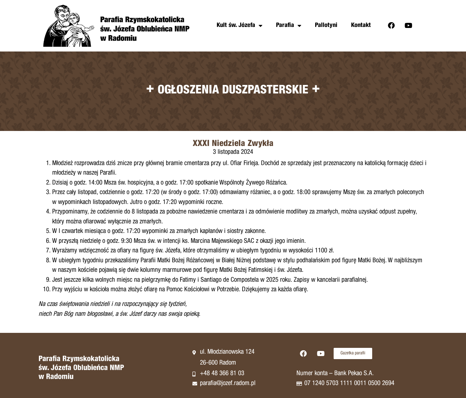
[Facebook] (391, 25)
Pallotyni (326, 26)
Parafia (285, 26)
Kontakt (361, 26)
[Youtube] (409, 25)
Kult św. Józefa (236, 26)
